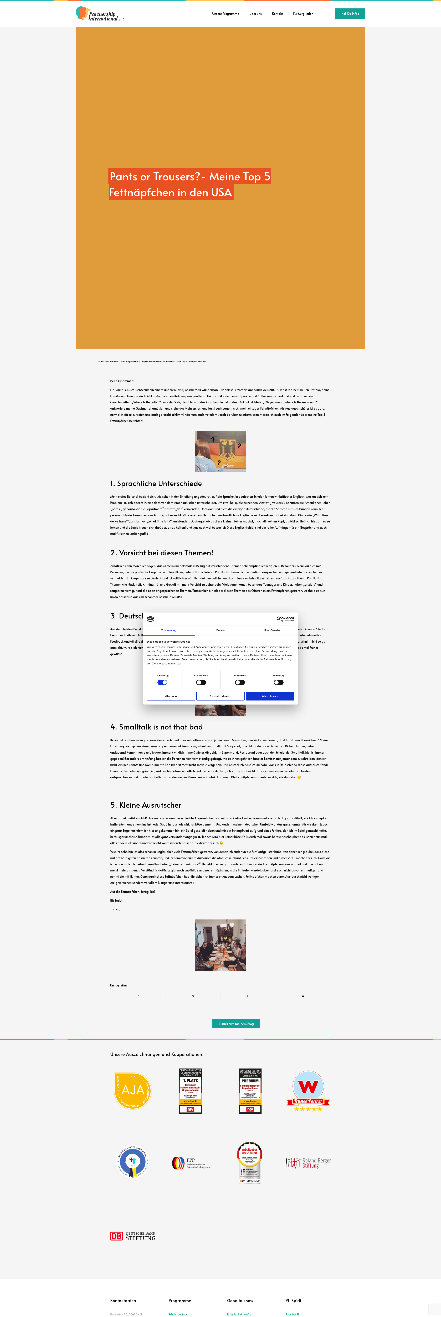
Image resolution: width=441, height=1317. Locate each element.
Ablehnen (171, 696)
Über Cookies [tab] (272, 630)
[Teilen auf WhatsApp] (193, 996)
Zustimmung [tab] (169, 630)
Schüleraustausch (179, 1314)
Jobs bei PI (292, 1314)
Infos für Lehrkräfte (239, 1314)
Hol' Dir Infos (350, 13)
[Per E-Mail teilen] (303, 996)
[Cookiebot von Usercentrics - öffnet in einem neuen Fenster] (279, 619)
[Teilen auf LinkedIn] (248, 996)
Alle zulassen (270, 696)
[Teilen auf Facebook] (138, 996)
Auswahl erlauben (220, 696)
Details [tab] (220, 630)
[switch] (201, 682)
